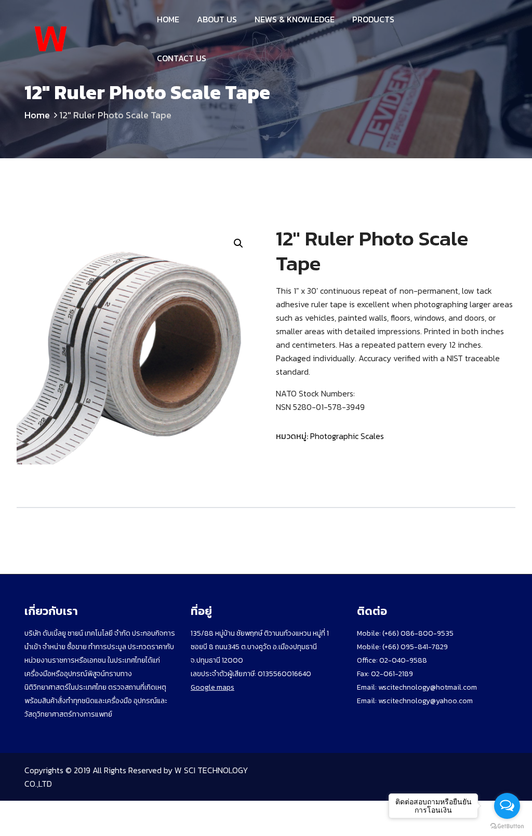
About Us (217, 19)
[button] (238, 243)
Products (373, 19)
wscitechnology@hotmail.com (427, 687)
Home (168, 19)
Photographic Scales (347, 436)
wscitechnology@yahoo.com (425, 700)
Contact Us (181, 58)
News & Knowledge (295, 19)
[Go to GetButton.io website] (507, 826)
